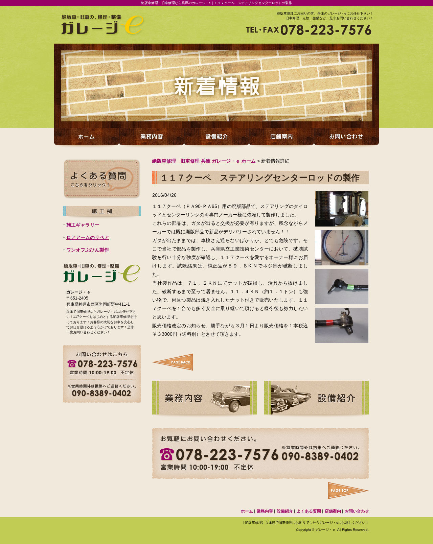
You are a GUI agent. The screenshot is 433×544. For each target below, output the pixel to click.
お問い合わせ (357, 511)
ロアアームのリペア (87, 237)
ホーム (247, 511)
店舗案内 (333, 511)
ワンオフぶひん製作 (87, 250)
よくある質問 (309, 511)
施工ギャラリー (82, 225)
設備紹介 (285, 511)
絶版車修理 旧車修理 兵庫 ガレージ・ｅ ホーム (204, 161)
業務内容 (265, 511)
